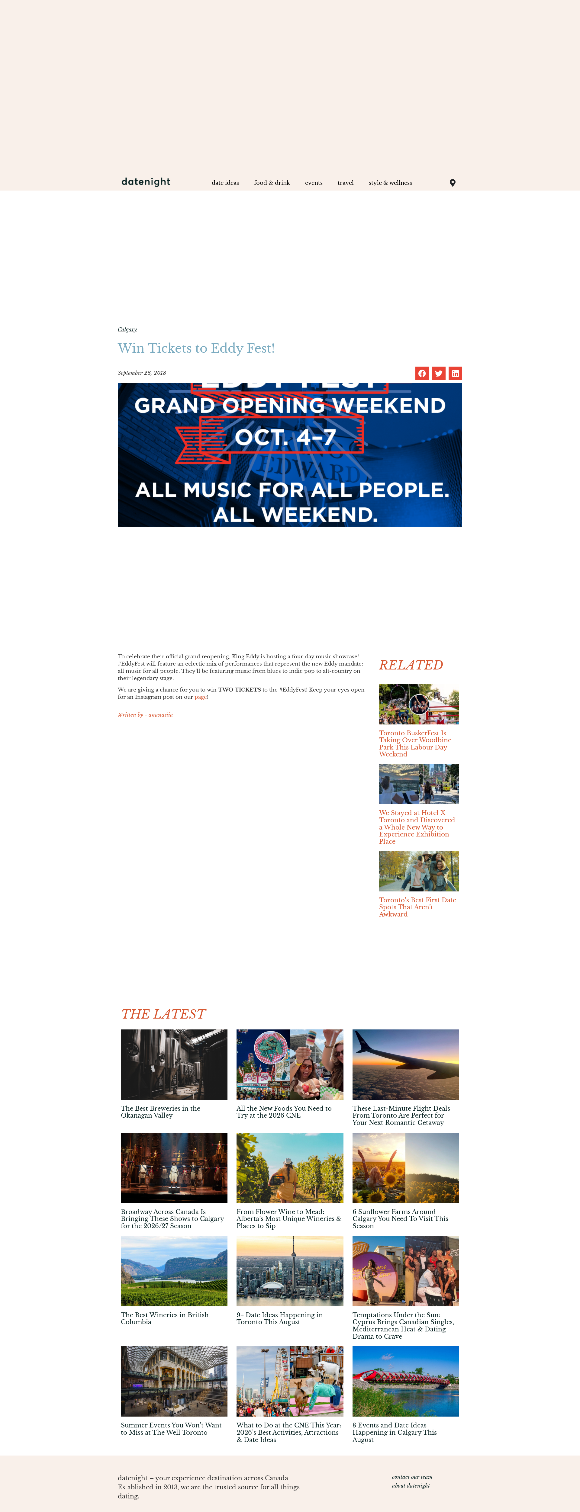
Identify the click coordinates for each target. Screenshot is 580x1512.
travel (346, 183)
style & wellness (390, 183)
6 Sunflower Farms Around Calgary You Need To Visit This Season (400, 1219)
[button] (422, 373)
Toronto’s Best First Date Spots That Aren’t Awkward (417, 907)
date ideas (225, 183)
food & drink (272, 183)
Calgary (127, 329)
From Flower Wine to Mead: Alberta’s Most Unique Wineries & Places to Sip (289, 1219)
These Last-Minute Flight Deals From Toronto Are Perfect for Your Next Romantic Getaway (401, 1115)
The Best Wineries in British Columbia (165, 1318)
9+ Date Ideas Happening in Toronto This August (280, 1318)
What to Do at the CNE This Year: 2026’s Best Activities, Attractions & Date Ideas (289, 1432)
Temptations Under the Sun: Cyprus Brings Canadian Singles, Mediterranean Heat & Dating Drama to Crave (403, 1325)
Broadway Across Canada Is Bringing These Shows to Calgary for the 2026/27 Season (172, 1219)
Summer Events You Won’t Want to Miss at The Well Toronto (171, 1429)
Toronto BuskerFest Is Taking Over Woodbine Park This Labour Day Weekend (415, 744)
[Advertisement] (242, 767)
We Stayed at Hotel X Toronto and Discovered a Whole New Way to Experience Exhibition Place (417, 827)
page (201, 697)
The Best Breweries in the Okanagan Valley (160, 1112)
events (314, 183)
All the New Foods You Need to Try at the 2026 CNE (284, 1112)
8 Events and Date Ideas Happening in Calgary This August (395, 1432)
